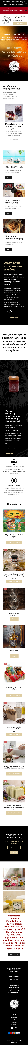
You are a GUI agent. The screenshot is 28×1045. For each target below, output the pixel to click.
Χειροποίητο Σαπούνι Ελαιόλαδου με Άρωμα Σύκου (14, 806)
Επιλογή (14, 619)
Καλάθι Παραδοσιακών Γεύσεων (14, 689)
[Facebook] (12, 1028)
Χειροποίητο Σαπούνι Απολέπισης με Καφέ (14, 728)
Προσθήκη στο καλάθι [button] (14, 542)
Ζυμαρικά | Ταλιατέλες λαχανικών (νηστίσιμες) (14, 126)
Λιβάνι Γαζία (14, 650)
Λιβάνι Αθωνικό (14, 613)
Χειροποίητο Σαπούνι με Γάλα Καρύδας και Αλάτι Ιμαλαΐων (14, 767)
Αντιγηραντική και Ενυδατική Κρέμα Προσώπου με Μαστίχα (14, 575)
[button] (9, 74)
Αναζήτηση (20, 23)
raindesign (14, 1042)
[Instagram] (16, 1028)
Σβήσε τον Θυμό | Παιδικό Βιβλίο (14, 536)
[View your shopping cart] (15, 17)
